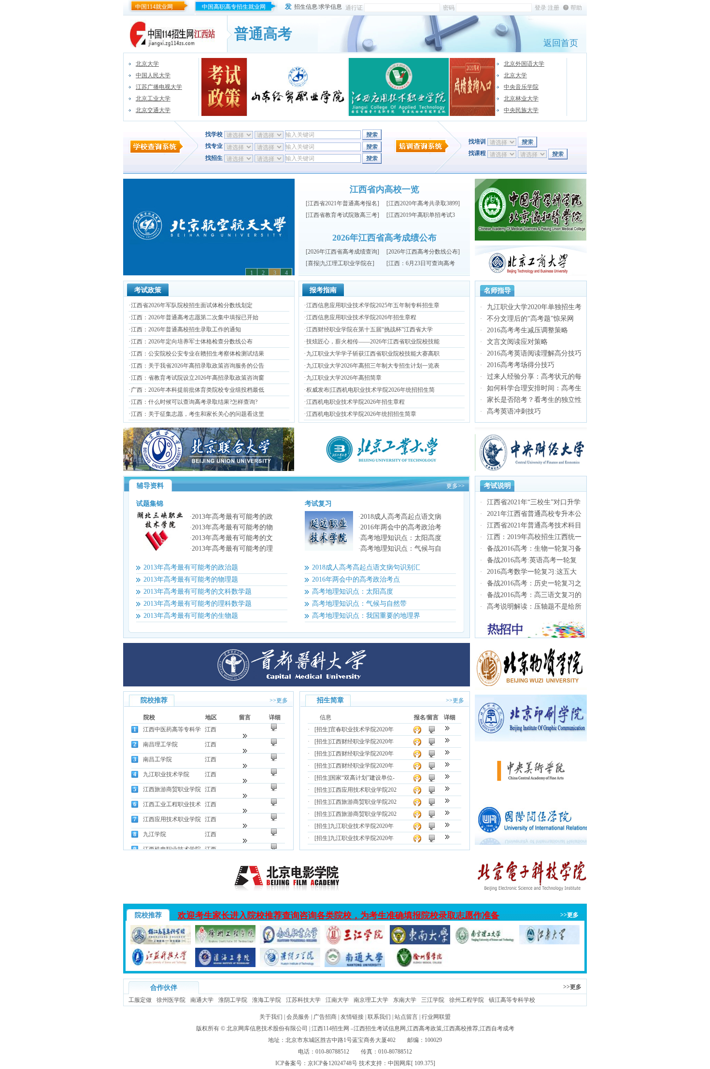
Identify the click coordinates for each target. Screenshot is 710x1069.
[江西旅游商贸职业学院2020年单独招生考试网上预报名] (447, 813)
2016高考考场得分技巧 (520, 365)
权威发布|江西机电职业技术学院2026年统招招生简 (370, 389)
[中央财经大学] (531, 469)
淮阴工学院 (232, 1000)
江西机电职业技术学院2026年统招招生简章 (361, 414)
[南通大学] (355, 965)
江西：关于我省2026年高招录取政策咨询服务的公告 (197, 365)
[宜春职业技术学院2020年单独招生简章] (447, 728)
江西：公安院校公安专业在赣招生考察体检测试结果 (197, 353)
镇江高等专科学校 (512, 1000)
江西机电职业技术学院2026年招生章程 (355, 402)
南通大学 (201, 1000)
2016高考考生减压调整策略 (527, 330)
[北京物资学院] (531, 687)
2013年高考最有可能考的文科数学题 (197, 591)
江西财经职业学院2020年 (362, 741)
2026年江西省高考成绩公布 (384, 237)
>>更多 (279, 700)
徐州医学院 (170, 1000)
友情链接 (352, 1016)
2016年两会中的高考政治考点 (356, 579)
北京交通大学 (153, 110)
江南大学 (337, 1000)
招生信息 (305, 6)
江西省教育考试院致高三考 (342, 215)
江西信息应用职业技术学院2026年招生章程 (361, 317)
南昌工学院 (157, 759)
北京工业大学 (153, 98)
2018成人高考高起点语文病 (400, 516)
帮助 (576, 7)
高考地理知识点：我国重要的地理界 (366, 615)
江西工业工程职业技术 (172, 804)
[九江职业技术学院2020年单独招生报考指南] (447, 825)
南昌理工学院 (160, 744)
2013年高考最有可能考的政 (232, 516)
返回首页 (560, 43)
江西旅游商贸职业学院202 (363, 801)
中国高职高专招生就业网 (234, 6)
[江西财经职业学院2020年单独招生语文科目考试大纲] (447, 740)
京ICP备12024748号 (332, 1063)
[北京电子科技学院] (531, 894)
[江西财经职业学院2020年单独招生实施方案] (447, 752)
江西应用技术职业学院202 (363, 789)
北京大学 (147, 63)
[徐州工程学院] (225, 942)
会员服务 (298, 1016)
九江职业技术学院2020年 (362, 826)
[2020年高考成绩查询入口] (473, 87)
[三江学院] (355, 942)
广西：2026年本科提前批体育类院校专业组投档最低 (197, 389)
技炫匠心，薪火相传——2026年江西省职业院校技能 (373, 341)
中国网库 (399, 1063)
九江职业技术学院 (166, 774)
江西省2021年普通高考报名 (342, 203)
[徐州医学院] (420, 965)
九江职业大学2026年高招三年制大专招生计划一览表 (373, 365)
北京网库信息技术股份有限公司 (267, 1028)
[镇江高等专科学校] (160, 942)
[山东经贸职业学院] (298, 87)
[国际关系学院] (531, 843)
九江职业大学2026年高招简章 (344, 377)
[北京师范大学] (531, 274)
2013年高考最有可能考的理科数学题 (197, 603)
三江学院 (432, 1000)
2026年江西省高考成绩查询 (342, 251)
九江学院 (154, 834)
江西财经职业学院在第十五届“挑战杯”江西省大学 (369, 329)
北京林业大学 (521, 98)
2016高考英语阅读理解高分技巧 (534, 353)
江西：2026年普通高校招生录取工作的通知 (186, 329)
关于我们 (271, 1016)
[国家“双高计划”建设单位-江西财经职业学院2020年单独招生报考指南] (447, 776)
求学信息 (330, 6)
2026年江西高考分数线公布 (423, 251)
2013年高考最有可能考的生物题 (190, 615)
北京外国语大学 (524, 63)
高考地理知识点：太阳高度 (400, 538)
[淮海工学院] (225, 965)
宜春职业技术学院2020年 (362, 729)
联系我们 (379, 1016)
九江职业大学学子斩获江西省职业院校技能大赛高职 (373, 353)
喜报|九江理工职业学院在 (340, 263)
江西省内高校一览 (384, 189)
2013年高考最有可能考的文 (232, 538)
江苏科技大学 (303, 1000)
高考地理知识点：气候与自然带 (359, 603)
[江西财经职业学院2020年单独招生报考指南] (447, 764)
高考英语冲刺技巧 (514, 411)
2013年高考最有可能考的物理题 (190, 579)
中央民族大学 (521, 110)
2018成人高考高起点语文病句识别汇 (366, 567)
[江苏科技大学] (160, 965)
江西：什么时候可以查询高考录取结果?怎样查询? (194, 402)
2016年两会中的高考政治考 (400, 527)
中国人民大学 (153, 75)
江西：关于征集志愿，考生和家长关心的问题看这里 (197, 414)
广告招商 (325, 1016)
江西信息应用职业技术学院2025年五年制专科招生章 (373, 305)
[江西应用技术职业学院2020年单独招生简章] (447, 788)
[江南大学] (549, 942)
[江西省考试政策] (224, 87)
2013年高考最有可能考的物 (232, 527)
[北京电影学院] (296, 896)
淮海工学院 (266, 1000)
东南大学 (404, 1000)
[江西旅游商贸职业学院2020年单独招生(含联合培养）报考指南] (447, 800)
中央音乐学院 (521, 87)
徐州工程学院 (466, 1000)
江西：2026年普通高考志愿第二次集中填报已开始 (194, 317)
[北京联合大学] (208, 469)
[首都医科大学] (296, 684)
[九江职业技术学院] (531, 739)
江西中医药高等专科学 (172, 729)
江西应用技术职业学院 (172, 819)
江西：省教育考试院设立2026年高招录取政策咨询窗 (197, 377)
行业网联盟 (436, 1016)
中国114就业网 (154, 6)
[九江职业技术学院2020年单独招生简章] (447, 837)
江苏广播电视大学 (159, 87)
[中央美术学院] (531, 791)
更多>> (455, 486)
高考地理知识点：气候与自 (400, 548)
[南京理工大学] (484, 942)
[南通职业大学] (290, 942)
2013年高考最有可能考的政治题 (190, 567)
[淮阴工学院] (290, 965)
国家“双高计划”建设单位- (362, 777)
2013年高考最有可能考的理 (232, 548)
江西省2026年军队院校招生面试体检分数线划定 (192, 305)
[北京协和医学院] (530, 238)
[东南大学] (420, 942)
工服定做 (140, 1000)
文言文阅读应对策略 (517, 341)
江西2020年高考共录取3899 (423, 203)
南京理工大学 (371, 1000)
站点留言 (406, 1016)
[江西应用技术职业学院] (399, 87)
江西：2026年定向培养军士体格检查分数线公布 (192, 341)
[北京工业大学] (384, 469)
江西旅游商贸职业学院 (172, 789)
